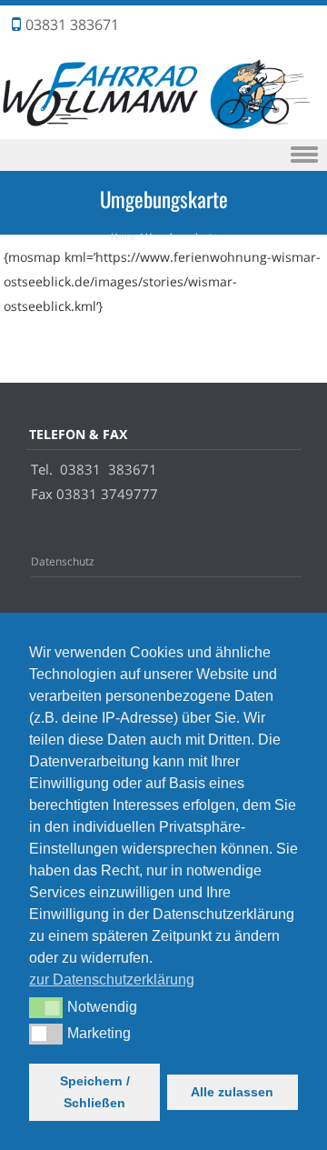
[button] (46, 1007)
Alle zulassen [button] (232, 1092)
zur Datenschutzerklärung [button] (111, 979)
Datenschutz (62, 561)
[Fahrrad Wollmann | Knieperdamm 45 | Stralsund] (163, 126)
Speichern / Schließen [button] (95, 1092)
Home (123, 236)
